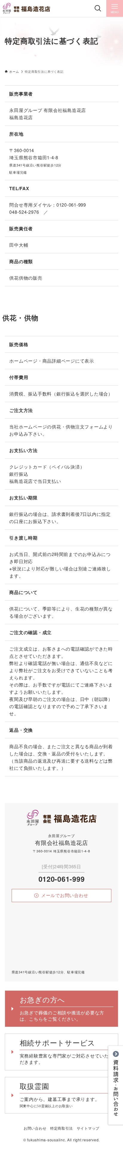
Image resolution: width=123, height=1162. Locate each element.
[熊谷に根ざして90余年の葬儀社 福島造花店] (26, 8)
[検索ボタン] (98, 8)
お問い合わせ (35, 1128)
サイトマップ (88, 1128)
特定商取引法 (61, 1128)
